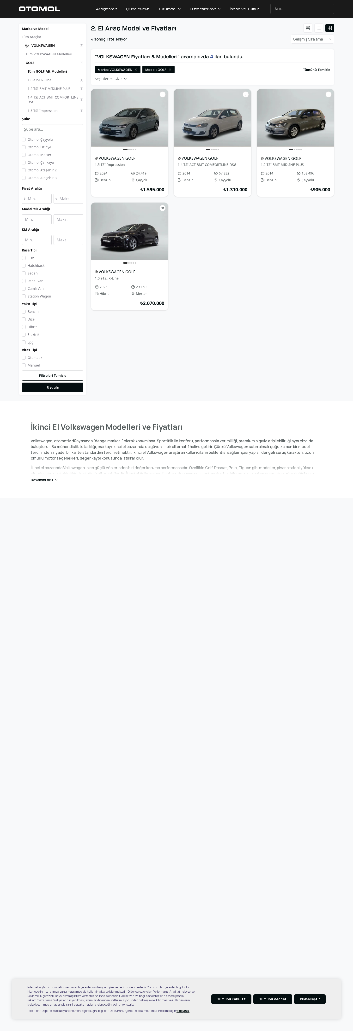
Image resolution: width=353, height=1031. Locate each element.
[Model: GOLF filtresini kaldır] (170, 69)
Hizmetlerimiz (203, 9)
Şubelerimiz (137, 9)
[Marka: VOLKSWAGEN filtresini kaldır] (136, 69)
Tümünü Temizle (316, 69)
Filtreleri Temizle (52, 375)
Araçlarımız (106, 9)
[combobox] (312, 9)
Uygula (53, 387)
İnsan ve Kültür (244, 9)
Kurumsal (167, 9)
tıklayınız (182, 1011)
